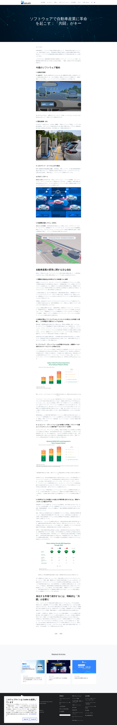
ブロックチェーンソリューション (77, 713)
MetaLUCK (74, 710)
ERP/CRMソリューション (77, 720)
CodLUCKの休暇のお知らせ (81, 678)
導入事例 (73, 2)
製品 (55, 2)
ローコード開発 (75, 698)
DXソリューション (63, 2)
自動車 (61, 633)
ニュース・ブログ (89, 712)
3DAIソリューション (76, 705)
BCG (37, 273)
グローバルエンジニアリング (65, 699)
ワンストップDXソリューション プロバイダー (90, 699)
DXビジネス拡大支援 (64, 708)
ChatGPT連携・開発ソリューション (77, 701)
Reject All (26, 719)
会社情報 (43, 2)
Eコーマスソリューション (77, 717)
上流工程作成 (62, 706)
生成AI (56, 633)
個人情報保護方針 (89, 715)
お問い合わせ (86, 2)
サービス (49, 2)
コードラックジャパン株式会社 (90, 707)
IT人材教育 (62, 711)
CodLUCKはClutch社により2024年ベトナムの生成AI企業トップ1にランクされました (32, 679)
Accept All (33, 719)
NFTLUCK (74, 707)
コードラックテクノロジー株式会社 (90, 703)
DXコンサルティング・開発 (65, 703)
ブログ (79, 2)
